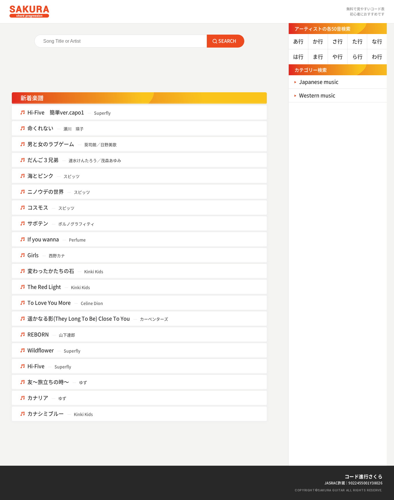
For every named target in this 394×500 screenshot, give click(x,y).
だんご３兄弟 (74, 160)
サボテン (61, 223)
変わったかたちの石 (65, 271)
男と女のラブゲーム (72, 144)
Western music (317, 95)
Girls (46, 255)
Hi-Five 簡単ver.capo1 (69, 112)
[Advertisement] (139, 72)
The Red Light (58, 287)
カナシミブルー (60, 414)
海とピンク (53, 176)
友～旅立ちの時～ (57, 382)
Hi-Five (49, 366)
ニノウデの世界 (58, 192)
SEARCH (227, 40)
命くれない (55, 128)
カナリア (46, 398)
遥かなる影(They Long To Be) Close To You (97, 318)
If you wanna (56, 239)
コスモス (50, 207)
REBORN (51, 334)
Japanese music (318, 82)
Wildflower (53, 350)
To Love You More (65, 303)
